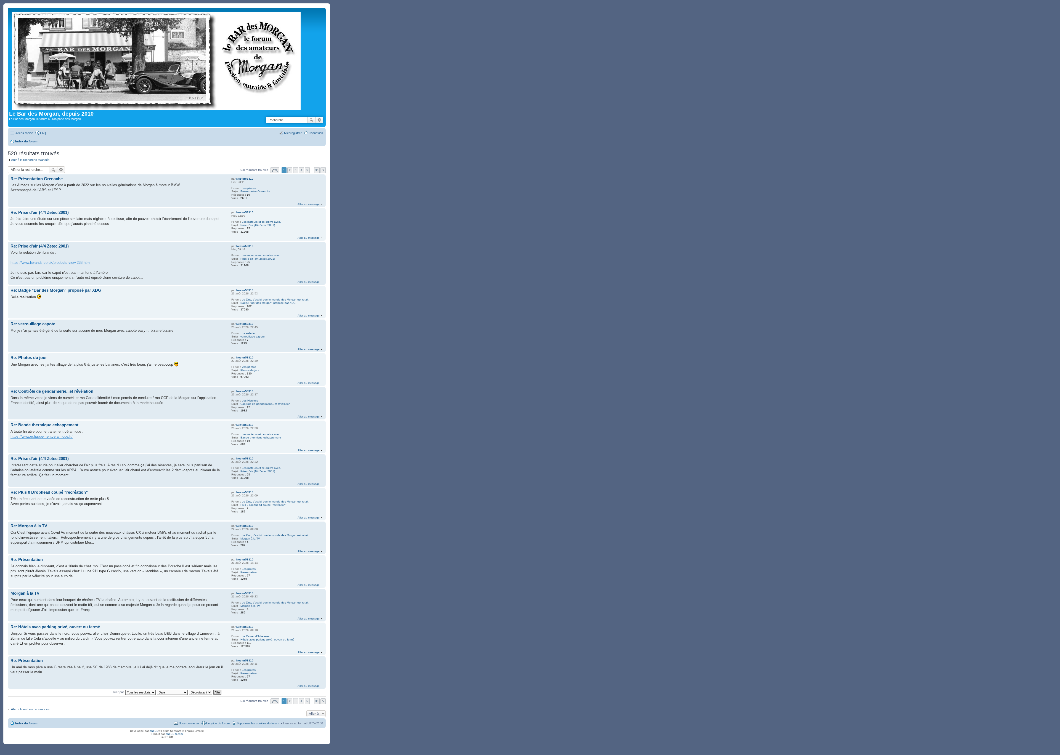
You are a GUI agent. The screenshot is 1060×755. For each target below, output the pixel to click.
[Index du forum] (156, 60)
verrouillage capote (252, 336)
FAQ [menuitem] (43, 133)
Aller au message (309, 204)
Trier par (118, 692)
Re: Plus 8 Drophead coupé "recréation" (49, 492)
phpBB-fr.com (174, 733)
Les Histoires (250, 400)
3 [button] (295, 170)
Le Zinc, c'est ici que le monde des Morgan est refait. (275, 299)
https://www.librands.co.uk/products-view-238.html (50, 262)
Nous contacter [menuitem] (189, 723)
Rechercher (311, 120)
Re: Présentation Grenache (36, 178)
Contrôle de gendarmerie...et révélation (265, 403)
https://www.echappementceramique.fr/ (41, 436)
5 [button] (307, 170)
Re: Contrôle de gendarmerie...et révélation (51, 391)
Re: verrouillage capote (32, 323)
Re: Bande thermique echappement (44, 424)
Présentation (248, 572)
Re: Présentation (26, 559)
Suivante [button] (323, 170)
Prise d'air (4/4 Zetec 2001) (257, 225)
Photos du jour (249, 370)
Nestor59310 (244, 178)
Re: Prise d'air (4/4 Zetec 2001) (39, 212)
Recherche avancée (319, 120)
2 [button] (290, 170)
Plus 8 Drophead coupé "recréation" (263, 504)
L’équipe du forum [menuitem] (218, 723)
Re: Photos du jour (28, 357)
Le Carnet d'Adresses (255, 636)
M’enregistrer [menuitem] (293, 133)
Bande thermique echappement (260, 437)
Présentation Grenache (255, 191)
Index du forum (26, 723)
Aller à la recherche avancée (30, 159)
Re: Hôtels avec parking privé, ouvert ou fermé (55, 626)
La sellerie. (249, 333)
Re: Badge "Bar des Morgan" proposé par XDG (55, 290)
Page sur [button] (275, 170)
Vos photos (249, 366)
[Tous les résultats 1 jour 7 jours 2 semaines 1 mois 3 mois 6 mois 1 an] (140, 692)
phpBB (154, 730)
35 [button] (317, 170)
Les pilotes (249, 188)
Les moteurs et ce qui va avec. (261, 221)
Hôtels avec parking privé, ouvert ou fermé (267, 639)
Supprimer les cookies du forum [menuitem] (258, 723)
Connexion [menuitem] (316, 133)
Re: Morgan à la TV (28, 525)
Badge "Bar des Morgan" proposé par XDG (268, 302)
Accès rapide (24, 133)
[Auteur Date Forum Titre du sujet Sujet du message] (172, 692)
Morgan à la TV (250, 538)
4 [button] (301, 170)
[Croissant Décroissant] (201, 692)
